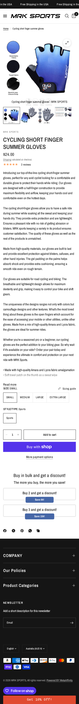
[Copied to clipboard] (39, 530)
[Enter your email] (71, 623)
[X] (14, 530)
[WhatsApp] (30, 530)
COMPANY (12, 555)
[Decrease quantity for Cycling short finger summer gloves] (6, 434)
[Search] (66, 16)
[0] (73, 16)
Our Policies (14, 570)
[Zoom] (67, 43)
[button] (39, 700)
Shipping (7, 159)
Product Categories (21, 585)
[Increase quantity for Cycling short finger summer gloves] (18, 434)
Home (5, 28)
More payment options (39, 457)
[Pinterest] (22, 530)
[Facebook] (5, 530)
